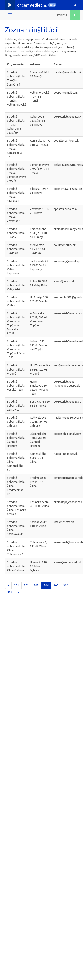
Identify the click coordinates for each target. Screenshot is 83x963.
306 (65, 585)
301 (16, 585)
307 (9, 592)
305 (56, 585)
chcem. (32, 5)
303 (36, 585)
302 (26, 585)
